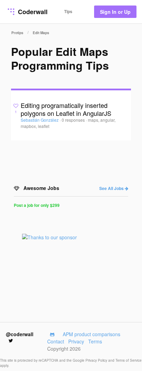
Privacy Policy (96, 360)
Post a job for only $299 (37, 205)
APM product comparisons (91, 334)
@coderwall (19, 334)
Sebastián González (40, 120)
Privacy (76, 341)
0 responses (74, 120)
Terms (95, 341)
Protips (17, 32)
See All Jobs (112, 188)
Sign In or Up (115, 11)
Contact (55, 341)
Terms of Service (128, 360)
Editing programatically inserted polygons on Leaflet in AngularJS (66, 109)
